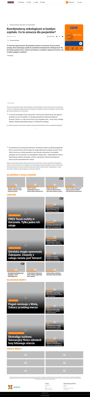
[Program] (64, 354)
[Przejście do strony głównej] (10, 2)
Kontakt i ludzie (47, 385)
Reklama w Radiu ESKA (49, 389)
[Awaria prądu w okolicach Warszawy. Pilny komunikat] (54, 269)
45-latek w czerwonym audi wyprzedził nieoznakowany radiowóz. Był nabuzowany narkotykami (53, 225)
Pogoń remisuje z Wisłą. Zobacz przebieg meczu (23, 304)
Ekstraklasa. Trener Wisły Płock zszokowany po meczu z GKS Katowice (54, 294)
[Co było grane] (26, 354)
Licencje (64, 386)
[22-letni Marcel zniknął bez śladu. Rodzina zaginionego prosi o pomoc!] (35, 269)
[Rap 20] (26, 362)
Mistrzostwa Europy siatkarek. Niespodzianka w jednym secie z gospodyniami (54, 343)
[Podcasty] (26, 370)
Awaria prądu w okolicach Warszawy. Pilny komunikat (53, 274)
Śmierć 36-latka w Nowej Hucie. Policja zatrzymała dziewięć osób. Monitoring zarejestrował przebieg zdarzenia (74, 189)
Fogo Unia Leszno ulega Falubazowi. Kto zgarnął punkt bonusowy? (53, 311)
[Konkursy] (64, 370)
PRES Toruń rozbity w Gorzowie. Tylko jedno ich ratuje (24, 220)
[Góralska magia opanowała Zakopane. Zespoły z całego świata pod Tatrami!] (16, 184)
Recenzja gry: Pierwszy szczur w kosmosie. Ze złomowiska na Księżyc (52, 209)
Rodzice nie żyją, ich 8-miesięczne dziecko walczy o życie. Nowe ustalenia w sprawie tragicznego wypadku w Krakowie (54, 189)
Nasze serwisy (44, 393)
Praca (46, 386)
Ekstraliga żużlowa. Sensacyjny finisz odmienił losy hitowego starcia (24, 338)
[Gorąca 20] (64, 362)
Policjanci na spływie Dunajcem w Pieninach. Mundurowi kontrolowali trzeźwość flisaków (53, 258)
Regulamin (65, 385)
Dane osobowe (65, 389)
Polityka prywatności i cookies (68, 388)
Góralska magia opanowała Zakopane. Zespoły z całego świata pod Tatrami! (15, 189)
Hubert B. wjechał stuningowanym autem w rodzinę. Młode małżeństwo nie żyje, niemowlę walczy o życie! (35, 189)
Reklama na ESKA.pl (48, 388)
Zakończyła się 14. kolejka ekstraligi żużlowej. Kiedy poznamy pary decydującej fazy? (53, 327)
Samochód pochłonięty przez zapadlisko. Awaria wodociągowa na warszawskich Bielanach (16, 274)
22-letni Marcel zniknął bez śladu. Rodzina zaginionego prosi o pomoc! (34, 274)
